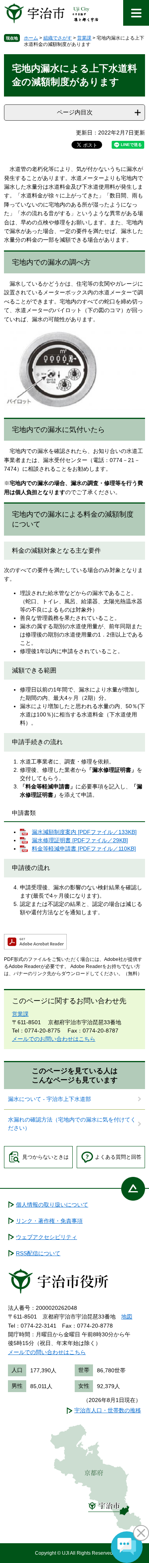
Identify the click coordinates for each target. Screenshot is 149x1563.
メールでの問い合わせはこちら (47, 1352)
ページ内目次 (75, 112)
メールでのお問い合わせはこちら (53, 1039)
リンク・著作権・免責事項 (49, 1221)
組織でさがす (57, 38)
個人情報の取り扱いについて (52, 1204)
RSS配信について (38, 1253)
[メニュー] (136, 13)
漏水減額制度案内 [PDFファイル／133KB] (84, 832)
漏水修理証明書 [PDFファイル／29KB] (80, 840)
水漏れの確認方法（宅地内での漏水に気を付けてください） (72, 1123)
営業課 (84, 38)
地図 (126, 1316)
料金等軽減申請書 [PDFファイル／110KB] (84, 848)
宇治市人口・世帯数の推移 (107, 1410)
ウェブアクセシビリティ (46, 1237)
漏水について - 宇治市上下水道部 (49, 1099)
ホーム (31, 38)
